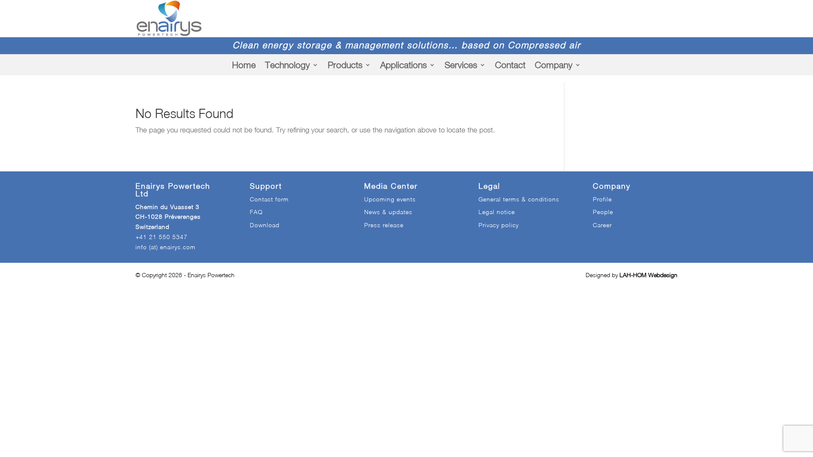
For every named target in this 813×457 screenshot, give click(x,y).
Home (244, 65)
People (603, 211)
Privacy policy (498, 224)
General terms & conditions (518, 199)
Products (345, 65)
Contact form (269, 199)
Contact (510, 65)
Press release (384, 224)
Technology (287, 65)
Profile (602, 199)
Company (553, 65)
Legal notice (496, 211)
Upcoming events (390, 199)
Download (264, 224)
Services (461, 65)
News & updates (388, 211)
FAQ (256, 211)
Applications (403, 65)
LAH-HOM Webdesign (648, 274)
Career (602, 224)
